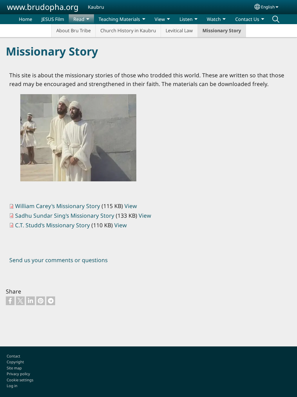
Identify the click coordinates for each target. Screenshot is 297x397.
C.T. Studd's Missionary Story (52, 225)
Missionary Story (221, 30)
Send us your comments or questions (58, 260)
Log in (12, 385)
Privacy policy (18, 373)
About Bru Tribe (73, 30)
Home (25, 19)
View (130, 206)
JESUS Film (52, 19)
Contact (13, 356)
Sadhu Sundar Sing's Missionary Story (64, 215)
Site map (14, 368)
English (268, 7)
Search (276, 19)
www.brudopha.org (43, 6)
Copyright (15, 361)
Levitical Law (179, 30)
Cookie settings (20, 379)
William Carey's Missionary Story (57, 206)
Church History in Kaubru (128, 30)
